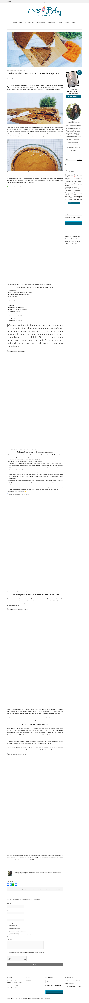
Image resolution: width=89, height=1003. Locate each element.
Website (8, 917)
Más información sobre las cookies (73, 986)
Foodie (72, 239)
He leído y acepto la (18, 937)
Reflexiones (78, 241)
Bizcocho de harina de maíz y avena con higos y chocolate (22, 889)
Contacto (9, 1)
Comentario (9, 939)
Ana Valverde (39, 741)
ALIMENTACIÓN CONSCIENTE (55, 22)
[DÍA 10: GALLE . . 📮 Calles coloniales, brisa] (78, 178)
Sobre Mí (15, 22)
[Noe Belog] (10, 873)
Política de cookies (69, 983)
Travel (76, 243)
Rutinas (68, 243)
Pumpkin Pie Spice (18, 316)
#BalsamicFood (10, 70)
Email (8, 910)
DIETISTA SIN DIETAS (29, 22)
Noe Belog (11, 78)
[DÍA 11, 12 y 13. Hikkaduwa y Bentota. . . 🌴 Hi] (69, 178)
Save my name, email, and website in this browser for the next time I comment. (26, 952)
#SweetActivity (76, 236)
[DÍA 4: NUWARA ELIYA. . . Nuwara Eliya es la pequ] (78, 196)
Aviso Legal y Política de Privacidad (73, 980)
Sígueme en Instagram (73, 152)
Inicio (20, 22)
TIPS (72, 243)
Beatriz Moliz (51, 732)
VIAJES (74, 22)
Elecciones (67, 239)
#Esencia (75, 234)
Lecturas (67, 241)
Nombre (9, 903)
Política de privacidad (22, 937)
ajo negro (10, 598)
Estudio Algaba (47, 998)
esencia (67, 22)
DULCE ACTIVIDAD (44, 27)
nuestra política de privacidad (28, 934)
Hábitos (77, 239)
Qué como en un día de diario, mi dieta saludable (49, 889)
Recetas (14, 70)
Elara (8, 998)
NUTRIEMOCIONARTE (41, 22)
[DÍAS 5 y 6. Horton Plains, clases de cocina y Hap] (69, 196)
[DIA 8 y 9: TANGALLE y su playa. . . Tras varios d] (69, 187)
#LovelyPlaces (68, 236)
